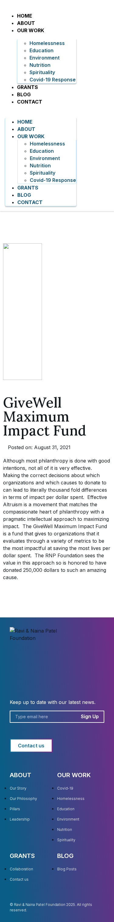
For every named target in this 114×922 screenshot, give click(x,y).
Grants (27, 87)
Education (41, 50)
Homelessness (47, 43)
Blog (24, 94)
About (26, 23)
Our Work (30, 30)
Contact (29, 102)
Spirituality (42, 72)
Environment (44, 58)
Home (24, 16)
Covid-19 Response (52, 80)
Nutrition (39, 65)
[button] (41, 109)
